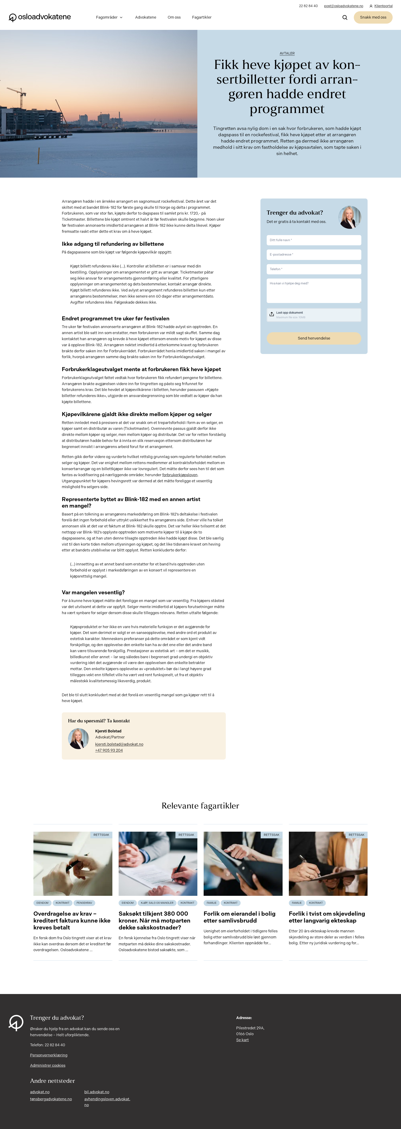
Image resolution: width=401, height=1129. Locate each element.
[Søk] (345, 17)
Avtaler (287, 53)
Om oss (174, 17)
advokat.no (39, 1092)
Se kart (242, 1040)
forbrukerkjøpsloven (180, 475)
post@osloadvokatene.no (343, 6)
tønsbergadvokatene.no (51, 1099)
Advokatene (145, 17)
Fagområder (107, 17)
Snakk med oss (373, 17)
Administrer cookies (47, 1065)
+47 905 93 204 (109, 750)
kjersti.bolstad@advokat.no (119, 744)
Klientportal (383, 6)
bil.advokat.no (96, 1092)
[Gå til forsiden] (39, 17)
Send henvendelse (314, 338)
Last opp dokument (289, 312)
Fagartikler (202, 17)
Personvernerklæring (48, 1055)
